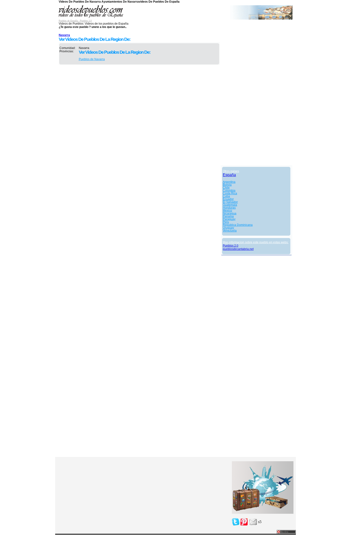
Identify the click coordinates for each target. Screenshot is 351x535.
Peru (226, 222)
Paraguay (229, 219)
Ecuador (228, 199)
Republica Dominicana (238, 225)
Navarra (64, 35)
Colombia (229, 190)
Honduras (229, 207)
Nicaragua (229, 213)
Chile (226, 187)
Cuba (226, 196)
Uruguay (228, 227)
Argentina (229, 182)
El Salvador (230, 202)
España (229, 175)
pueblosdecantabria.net (238, 249)
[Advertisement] (256, 93)
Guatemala (230, 205)
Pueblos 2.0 (230, 245)
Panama (228, 216)
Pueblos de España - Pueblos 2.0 (75, 21)
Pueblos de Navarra (92, 59)
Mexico (227, 210)
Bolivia (227, 184)
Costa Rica (230, 193)
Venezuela (230, 230)
